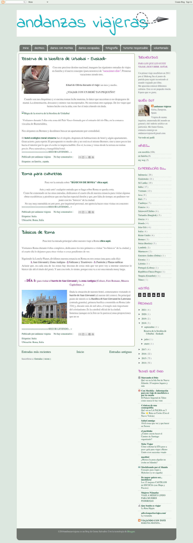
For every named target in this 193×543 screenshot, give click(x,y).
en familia (37, 161)
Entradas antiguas (120, 351)
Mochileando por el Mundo (154, 467)
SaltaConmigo (148, 420)
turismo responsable (135, 48)
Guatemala (143, 178)
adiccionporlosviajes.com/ (153, 513)
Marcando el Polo (149, 377)
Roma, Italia (38, 220)
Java (140, 195)
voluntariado (161, 48)
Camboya (142, 203)
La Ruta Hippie (148, 508)
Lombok (142, 247)
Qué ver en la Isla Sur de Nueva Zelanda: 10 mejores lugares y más (155, 383)
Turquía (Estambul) (147, 275)
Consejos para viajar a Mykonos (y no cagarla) (151, 471)
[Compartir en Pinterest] (92, 157)
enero (147, 343)
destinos (39, 48)
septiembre (149, 327)
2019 (144, 318)
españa (46, 161)
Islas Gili (142, 227)
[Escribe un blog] (83, 157)
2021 (144, 309)
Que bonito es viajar (151, 505)
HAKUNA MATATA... (151, 522)
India (140, 186)
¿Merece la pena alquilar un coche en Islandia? (153, 461)
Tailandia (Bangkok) (148, 215)
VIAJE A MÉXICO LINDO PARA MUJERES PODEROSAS (153, 498)
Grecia (141, 219)
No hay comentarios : (64, 156)
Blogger (131, 531)
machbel (145, 457)
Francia (142, 207)
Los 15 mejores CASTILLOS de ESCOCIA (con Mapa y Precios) (154, 485)
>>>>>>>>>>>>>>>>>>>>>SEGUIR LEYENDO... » (47, 151)
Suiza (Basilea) (145, 243)
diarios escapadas (89, 48)
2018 (144, 323)
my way (142, 160)
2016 (144, 353)
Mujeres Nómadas (150, 492)
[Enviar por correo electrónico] (79, 157)
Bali (140, 199)
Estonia (142, 259)
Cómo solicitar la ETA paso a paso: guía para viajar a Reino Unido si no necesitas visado (154, 449)
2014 (144, 362)
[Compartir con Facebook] (89, 157)
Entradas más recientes (36, 351)
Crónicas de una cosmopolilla (149, 406)
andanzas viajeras (82, 23)
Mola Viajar (147, 444)
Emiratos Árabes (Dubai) (150, 255)
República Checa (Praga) (149, 271)
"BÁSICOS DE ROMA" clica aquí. (89, 182)
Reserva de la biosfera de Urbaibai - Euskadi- (64, 59)
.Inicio (26, 48)
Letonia (142, 263)
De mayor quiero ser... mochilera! (151, 478)
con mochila (143, 152)
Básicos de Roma (38, 232)
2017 (144, 349)
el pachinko (146, 431)
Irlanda (141, 223)
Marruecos (143, 251)
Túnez (141, 279)
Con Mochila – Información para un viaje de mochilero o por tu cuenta (155, 393)
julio (146, 339)
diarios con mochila (61, 48)
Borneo (141, 239)
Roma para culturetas (42, 174)
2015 (144, 358)
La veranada (146, 515)
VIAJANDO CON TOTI (153, 520)
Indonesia (143, 174)
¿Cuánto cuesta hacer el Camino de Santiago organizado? (151, 436)
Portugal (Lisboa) (146, 267)
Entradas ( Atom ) (42, 358)
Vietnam (142, 190)
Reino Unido (144, 235)
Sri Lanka (143, 182)
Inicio (80, 351)
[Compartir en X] (86, 157)
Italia (34, 216)
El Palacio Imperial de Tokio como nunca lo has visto (153, 399)
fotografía (112, 48)
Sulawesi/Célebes (146, 211)
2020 (144, 314)
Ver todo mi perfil (146, 137)
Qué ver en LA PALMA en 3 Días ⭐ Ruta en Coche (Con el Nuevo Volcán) (155, 413)
